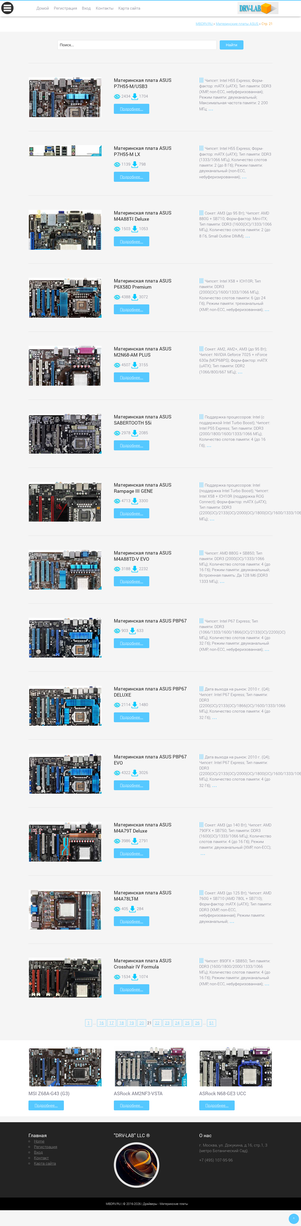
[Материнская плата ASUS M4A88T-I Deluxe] (65, 248)
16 (101, 1022)
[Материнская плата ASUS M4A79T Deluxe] (65, 852)
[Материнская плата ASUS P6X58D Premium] (65, 307)
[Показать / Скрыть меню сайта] (7, 8)
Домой (42, 8)
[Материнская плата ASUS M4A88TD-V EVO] (65, 579)
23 (167, 1022)
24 (177, 1022)
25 (187, 1022)
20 (141, 1022)
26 (197, 1022)
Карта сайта (129, 8)
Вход (86, 8)
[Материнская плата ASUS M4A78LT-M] (65, 925)
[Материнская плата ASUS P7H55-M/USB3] (65, 112)
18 (121, 1022)
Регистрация (65, 8)
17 (111, 1022)
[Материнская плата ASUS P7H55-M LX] (65, 150)
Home (39, 1141)
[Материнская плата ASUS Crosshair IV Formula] (65, 987)
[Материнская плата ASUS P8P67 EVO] (65, 784)
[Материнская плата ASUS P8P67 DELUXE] (65, 716)
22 (157, 1022)
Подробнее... (131, 108)
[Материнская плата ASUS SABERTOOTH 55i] (65, 443)
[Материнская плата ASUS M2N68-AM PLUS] (65, 378)
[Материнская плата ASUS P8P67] (65, 648)
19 (131, 1022)
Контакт (41, 1157)
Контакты (104, 8)
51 (211, 1022)
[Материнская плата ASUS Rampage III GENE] (65, 519)
